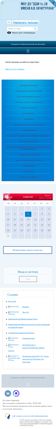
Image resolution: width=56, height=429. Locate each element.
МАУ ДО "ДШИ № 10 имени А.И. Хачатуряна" (38, 6)
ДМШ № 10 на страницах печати (28, 160)
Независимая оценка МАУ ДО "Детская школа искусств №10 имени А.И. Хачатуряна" (35, 359)
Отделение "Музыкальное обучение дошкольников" (28, 136)
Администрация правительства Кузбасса (21, 333)
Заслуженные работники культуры (28, 125)
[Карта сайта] (9, 22)
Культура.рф (12, 301)
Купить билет (29, 113)
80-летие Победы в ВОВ (28, 141)
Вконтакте (25, 307)
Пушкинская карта (28, 108)
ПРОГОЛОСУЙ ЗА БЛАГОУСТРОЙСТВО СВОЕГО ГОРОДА (26, 348)
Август (47, 196)
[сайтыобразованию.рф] (52, 4)
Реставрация (28, 172)
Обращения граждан (29, 85)
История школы (29, 130)
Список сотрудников (28, 177)
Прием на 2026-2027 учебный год (28, 102)
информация (28, 166)
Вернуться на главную (14, 69)
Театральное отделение (28, 155)
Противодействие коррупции (29, 91)
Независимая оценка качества (28, 250)
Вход (28, 279)
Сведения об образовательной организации (28, 44)
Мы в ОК (25, 312)
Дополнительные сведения (29, 97)
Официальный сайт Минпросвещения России (22, 319)
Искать (35, 29)
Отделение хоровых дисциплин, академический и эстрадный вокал (28, 148)
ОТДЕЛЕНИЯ (28, 119)
